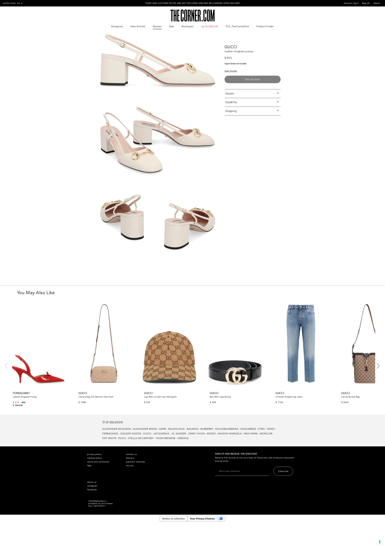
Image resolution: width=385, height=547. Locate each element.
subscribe (283, 471)
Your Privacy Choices (202, 518)
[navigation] (12, 3)
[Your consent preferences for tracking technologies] (380, 542)
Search (377, 3)
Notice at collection (173, 518)
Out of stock (252, 79)
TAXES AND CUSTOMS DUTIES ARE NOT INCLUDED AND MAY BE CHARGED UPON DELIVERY (192, 3)
